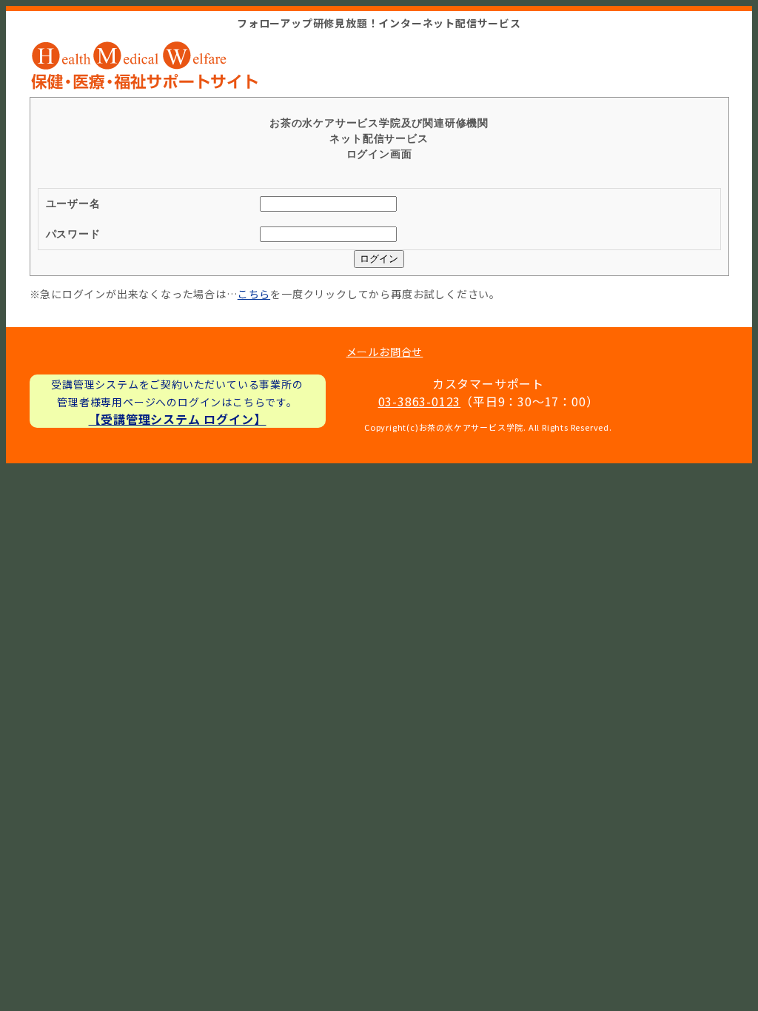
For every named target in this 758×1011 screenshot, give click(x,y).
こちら (254, 293)
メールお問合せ (384, 351)
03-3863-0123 (419, 401)
